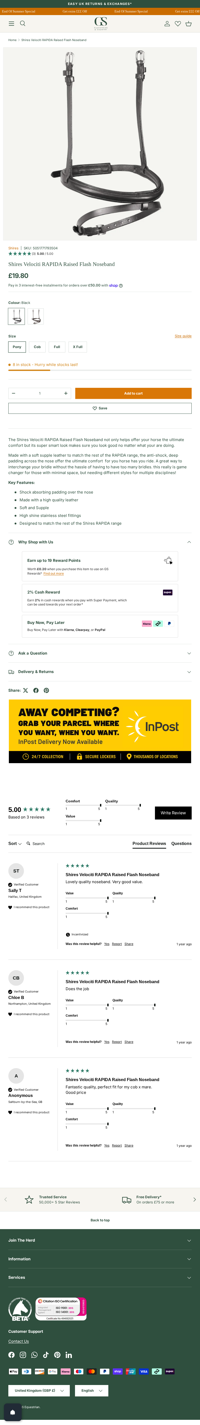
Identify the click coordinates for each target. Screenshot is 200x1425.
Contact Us (18, 1341)
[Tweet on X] (25, 690)
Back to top (100, 1220)
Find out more (53, 573)
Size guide (183, 336)
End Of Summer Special (129, 11)
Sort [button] (13, 843)
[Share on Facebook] (36, 690)
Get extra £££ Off (72, 11)
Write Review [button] (173, 812)
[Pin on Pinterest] (46, 690)
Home (12, 40)
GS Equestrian (30, 1407)
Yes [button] (106, 944)
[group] (35, 809)
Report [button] (117, 944)
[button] (188, 23)
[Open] (13, 1412)
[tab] (149, 845)
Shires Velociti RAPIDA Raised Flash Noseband (53, 40)
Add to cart (133, 393)
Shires (13, 248)
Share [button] (128, 944)
